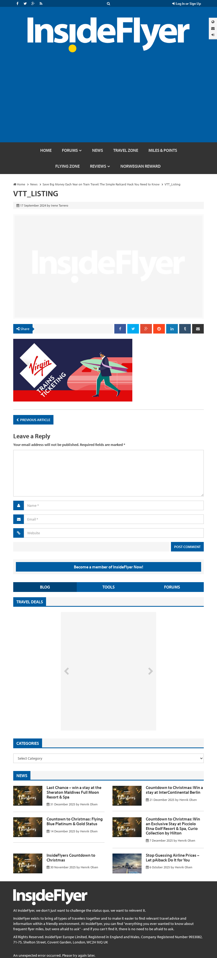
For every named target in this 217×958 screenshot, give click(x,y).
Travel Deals (29, 601)
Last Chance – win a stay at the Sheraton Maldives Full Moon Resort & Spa (74, 792)
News (21, 775)
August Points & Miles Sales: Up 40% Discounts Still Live (97, 711)
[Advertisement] (108, 103)
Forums (172, 587)
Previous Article (34, 419)
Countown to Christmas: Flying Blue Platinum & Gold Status (75, 821)
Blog (45, 587)
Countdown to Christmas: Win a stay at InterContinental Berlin (174, 790)
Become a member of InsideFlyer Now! (108, 566)
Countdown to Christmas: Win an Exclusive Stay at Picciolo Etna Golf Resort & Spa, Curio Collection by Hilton (173, 826)
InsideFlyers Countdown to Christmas (71, 857)
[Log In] (212, 34)
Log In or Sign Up (188, 3)
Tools (108, 587)
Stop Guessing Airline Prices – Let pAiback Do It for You (172, 857)
